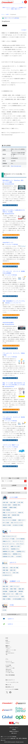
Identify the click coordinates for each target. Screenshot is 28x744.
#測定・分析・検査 (14, 567)
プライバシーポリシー (14, 727)
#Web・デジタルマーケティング (9, 536)
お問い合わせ (14, 733)
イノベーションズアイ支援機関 (11, 689)
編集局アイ (7, 645)
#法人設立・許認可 (7, 504)
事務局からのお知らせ (14, 731)
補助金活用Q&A (8, 669)
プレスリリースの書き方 (10, 662)
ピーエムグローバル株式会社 (11, 244)
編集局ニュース (8, 647)
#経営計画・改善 (15, 515)
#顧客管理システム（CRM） (8, 551)
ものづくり (13, 562)
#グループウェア (19, 543)
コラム (6, 659)
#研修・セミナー (21, 520)
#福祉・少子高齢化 (7, 599)
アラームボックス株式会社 (10, 275)
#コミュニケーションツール (8, 543)
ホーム (3, 14)
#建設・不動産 (13, 588)
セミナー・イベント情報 (10, 668)
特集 (6, 654)
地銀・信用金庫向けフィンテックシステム (14, 301)
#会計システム (6, 548)
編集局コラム (8, 651)
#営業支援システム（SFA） (8, 556)
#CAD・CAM (15, 572)
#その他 (4, 610)
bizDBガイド (11, 618)
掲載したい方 (8, 684)
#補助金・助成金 (12, 507)
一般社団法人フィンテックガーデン (12, 303)
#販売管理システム (17, 554)
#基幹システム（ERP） (15, 546)
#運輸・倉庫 (21, 588)
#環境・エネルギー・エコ (8, 593)
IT (10, 531)
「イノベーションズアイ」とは (11, 682)
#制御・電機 (5, 570)
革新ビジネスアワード (10, 680)
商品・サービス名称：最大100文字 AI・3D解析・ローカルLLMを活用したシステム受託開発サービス (14, 384)
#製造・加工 (5, 567)
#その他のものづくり (7, 575)
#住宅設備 (5, 591)
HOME (6, 638)
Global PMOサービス (8, 242)
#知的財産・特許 (16, 504)
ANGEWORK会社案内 (8, 322)
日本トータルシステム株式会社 (11, 18)
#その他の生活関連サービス (18, 599)
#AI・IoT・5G (5, 546)
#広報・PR (20, 512)
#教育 (22, 596)
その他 (12, 605)
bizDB (7, 14)
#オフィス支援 (6, 522)
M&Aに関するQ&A (9, 671)
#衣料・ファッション (14, 586)
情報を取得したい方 (9, 687)
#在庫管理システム (7, 554)
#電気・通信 (5, 588)
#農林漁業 (20, 591)
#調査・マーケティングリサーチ (9, 512)
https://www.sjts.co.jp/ (16, 166)
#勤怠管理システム (15, 548)
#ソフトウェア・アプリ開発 (8, 538)
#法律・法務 (5, 502)
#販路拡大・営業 (6, 515)
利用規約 (14, 729)
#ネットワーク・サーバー (18, 541)
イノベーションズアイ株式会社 (10, 736)
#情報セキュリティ (7, 541)
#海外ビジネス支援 (7, 525)
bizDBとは (10, 624)
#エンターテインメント (14, 596)
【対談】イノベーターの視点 (11, 650)
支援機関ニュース (9, 666)
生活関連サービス (15, 581)
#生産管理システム (21, 551)
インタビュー (8, 648)
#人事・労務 (20, 502)
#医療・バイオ (19, 593)
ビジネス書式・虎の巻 (10, 672)
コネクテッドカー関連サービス (11, 445)
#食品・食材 (5, 586)
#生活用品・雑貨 (12, 591)
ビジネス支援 (13, 497)
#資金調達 (5, 507)
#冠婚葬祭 (5, 596)
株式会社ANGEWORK (9, 184)
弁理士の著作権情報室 (10, 675)
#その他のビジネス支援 (18, 525)
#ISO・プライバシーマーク (16, 522)
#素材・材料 (12, 570)
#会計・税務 (12, 502)
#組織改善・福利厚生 (7, 517)
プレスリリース (8, 661)
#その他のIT (23, 30)
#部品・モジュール (7, 572)
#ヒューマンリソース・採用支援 (9, 520)
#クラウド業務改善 (20, 538)
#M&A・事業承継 (6, 510)
